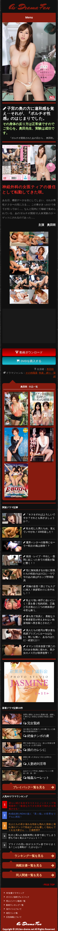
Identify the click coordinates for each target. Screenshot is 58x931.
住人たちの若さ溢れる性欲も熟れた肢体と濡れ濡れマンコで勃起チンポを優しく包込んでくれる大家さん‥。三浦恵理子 (32, 827)
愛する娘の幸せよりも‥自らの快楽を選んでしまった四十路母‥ (39, 744)
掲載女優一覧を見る (29, 865)
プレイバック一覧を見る (29, 787)
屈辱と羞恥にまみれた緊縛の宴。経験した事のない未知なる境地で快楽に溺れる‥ (39, 717)
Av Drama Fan (29, 7)
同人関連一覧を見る (29, 875)
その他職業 (31, 372)
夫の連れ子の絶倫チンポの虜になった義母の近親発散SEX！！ (39, 730)
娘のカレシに (36, 750)
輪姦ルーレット (38, 777)
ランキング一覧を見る (29, 855)
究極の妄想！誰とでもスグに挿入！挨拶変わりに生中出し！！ (39, 589)
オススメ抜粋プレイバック (17, 897)
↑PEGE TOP (49, 884)
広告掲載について (14, 917)
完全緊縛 (33, 723)
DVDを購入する (29, 361)
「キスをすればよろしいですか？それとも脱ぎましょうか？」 (39, 518)
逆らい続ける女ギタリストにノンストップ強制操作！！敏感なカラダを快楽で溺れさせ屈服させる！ (32, 806)
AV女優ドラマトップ (15, 893)
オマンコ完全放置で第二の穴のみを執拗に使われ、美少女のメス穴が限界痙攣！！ (39, 649)
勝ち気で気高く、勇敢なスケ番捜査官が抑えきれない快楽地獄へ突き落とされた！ (39, 619)
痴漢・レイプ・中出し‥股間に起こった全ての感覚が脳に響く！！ (39, 559)
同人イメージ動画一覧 (15, 901)
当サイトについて (14, 909)
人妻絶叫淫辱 (36, 763)
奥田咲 (50, 369)
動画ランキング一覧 (15, 905)
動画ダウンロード (29, 352)
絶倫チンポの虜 (38, 736)
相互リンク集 (12, 913)
